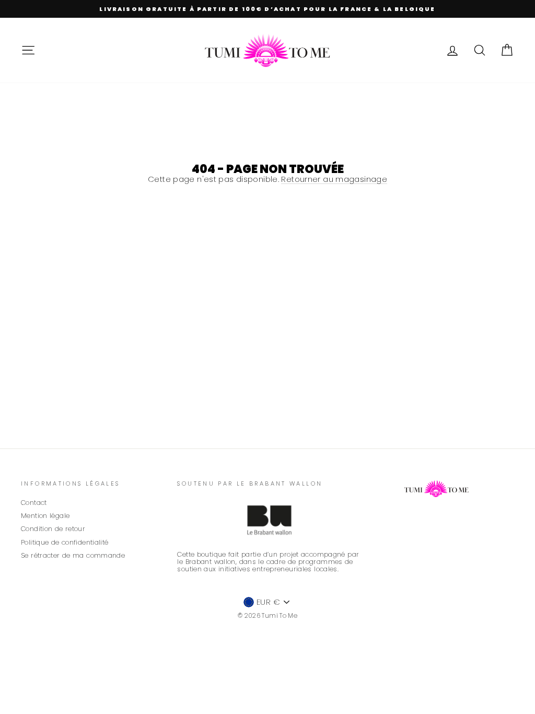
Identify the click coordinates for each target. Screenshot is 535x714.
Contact (34, 502)
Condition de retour (53, 528)
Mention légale (45, 515)
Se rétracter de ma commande (73, 555)
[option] (267, 9)
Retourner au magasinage (334, 180)
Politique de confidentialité (65, 542)
